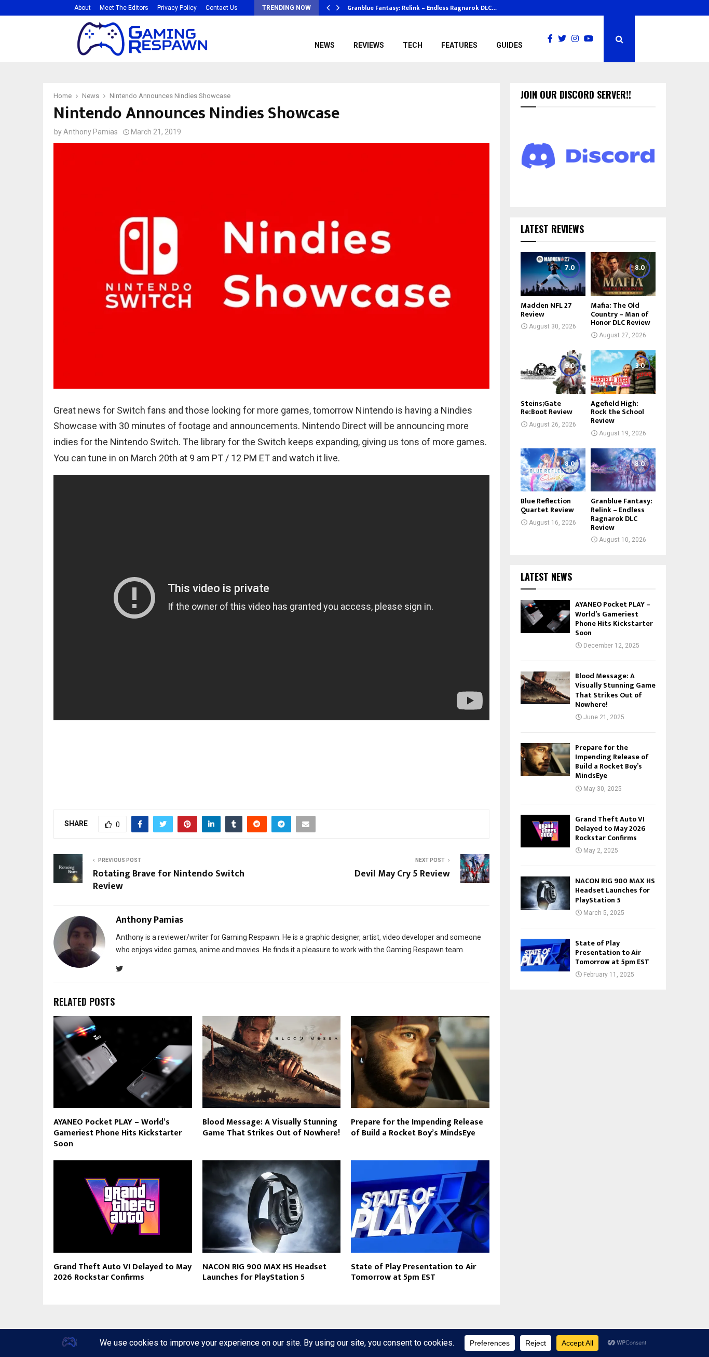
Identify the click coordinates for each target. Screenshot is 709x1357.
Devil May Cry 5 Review (402, 874)
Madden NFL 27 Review (546, 309)
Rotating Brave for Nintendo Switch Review (168, 880)
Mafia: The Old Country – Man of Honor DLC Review (620, 314)
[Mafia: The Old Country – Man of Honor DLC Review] (623, 273)
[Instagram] (577, 39)
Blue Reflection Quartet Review (547, 505)
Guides (509, 45)
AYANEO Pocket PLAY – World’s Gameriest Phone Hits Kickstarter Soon (117, 1133)
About (82, 7)
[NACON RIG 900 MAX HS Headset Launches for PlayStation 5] (545, 892)
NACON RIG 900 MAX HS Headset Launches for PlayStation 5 (264, 1272)
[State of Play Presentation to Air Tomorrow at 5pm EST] (545, 955)
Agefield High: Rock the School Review (617, 412)
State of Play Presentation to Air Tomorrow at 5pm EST (413, 1272)
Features (459, 45)
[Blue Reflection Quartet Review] (553, 469)
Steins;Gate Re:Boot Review (546, 407)
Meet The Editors (124, 7)
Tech (412, 45)
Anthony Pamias (90, 132)
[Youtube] (591, 39)
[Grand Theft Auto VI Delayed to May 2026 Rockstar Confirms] (545, 831)
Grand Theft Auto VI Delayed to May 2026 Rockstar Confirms (122, 1272)
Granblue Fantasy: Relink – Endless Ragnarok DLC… (422, 8)
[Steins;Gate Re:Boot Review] (553, 371)
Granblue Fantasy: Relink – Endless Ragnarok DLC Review (621, 514)
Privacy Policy (177, 7)
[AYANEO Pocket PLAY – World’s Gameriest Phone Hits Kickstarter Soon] (545, 616)
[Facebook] (553, 39)
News (325, 45)
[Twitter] (564, 39)
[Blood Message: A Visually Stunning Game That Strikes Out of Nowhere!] (545, 687)
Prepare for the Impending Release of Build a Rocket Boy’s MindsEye (417, 1127)
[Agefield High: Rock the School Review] (623, 371)
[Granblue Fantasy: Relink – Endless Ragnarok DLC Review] (623, 469)
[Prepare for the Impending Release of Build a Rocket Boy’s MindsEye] (545, 759)
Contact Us (222, 7)
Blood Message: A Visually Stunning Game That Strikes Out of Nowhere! (271, 1127)
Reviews (368, 45)
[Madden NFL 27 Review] (553, 273)
